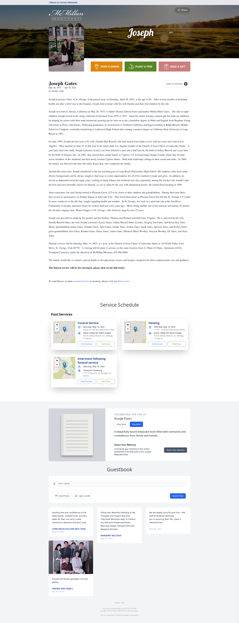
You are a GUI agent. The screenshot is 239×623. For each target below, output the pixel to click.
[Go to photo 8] (73, 571)
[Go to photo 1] (62, 571)
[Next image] (90, 557)
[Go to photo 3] (65, 571)
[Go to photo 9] (75, 571)
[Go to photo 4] (67, 571)
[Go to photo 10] (77, 571)
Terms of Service (127, 611)
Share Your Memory (175, 450)
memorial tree (82, 281)
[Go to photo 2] (63, 571)
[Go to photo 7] (72, 571)
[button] (64, 329)
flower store (123, 281)
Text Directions (86, 344)
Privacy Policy (111, 611)
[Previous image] (51, 557)
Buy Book (136, 424)
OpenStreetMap (122, 615)
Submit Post (177, 496)
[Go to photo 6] (70, 571)
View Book (121, 424)
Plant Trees (106, 344)
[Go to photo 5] (68, 571)
